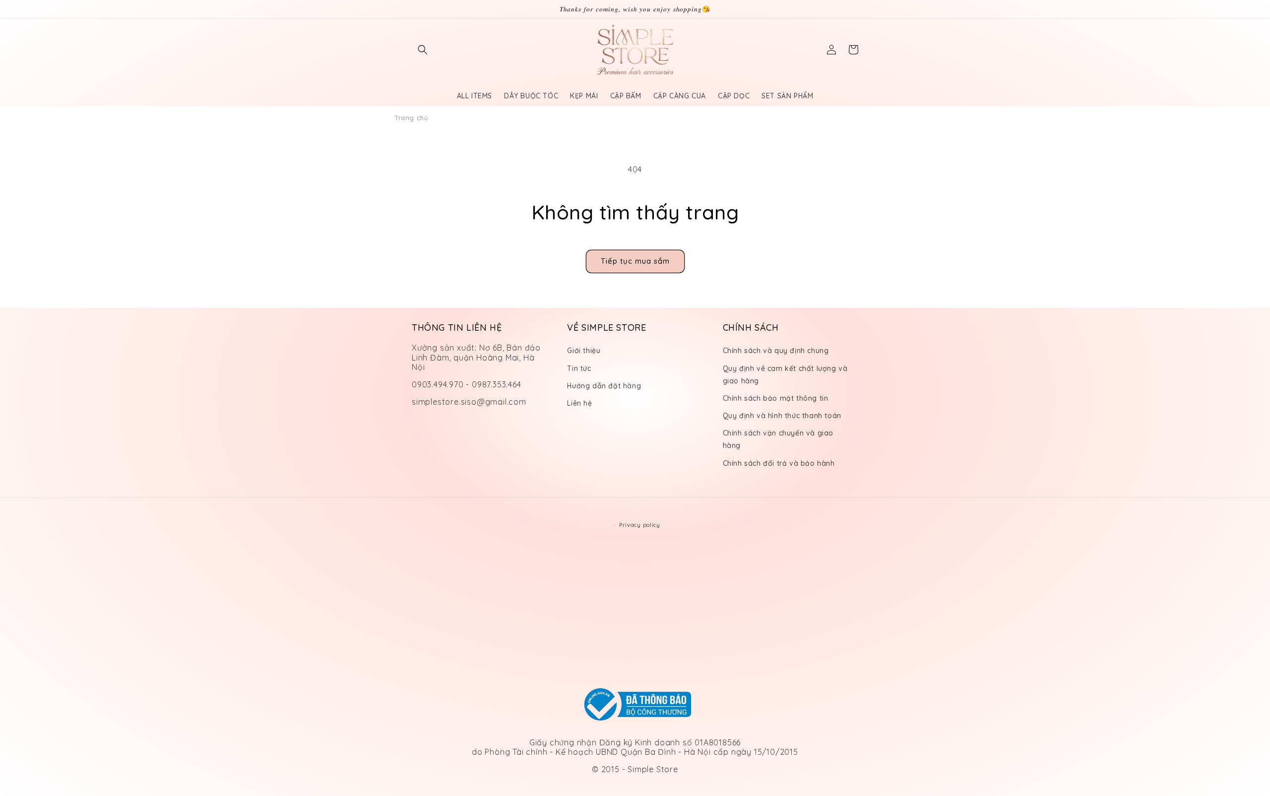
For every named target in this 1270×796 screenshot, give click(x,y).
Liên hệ (579, 403)
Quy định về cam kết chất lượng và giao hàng (785, 374)
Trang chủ (411, 118)
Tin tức (579, 368)
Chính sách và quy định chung (776, 350)
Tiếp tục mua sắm (635, 261)
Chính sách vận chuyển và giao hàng (778, 439)
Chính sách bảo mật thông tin (775, 398)
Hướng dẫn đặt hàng (604, 385)
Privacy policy (639, 524)
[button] (423, 50)
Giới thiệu (583, 350)
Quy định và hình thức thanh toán (782, 415)
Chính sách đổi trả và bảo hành (779, 463)
